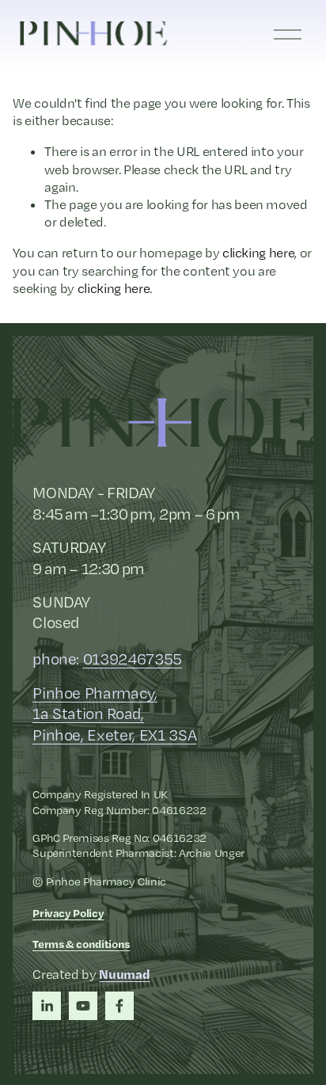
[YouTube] (83, 1006)
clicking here (258, 253)
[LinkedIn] (46, 1006)
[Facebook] (119, 1006)
